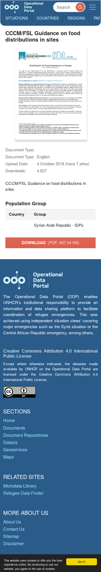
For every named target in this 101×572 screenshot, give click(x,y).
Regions (76, 18)
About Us (12, 522)
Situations (16, 18)
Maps (8, 457)
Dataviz (10, 442)
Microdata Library (19, 486)
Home (9, 420)
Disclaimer (13, 543)
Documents (14, 428)
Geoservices (15, 449)
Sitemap (11, 536)
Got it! (81, 562)
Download (50, 242)
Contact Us (14, 529)
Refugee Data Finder (23, 493)
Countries (48, 18)
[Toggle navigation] (92, 7)
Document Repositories (25, 435)
